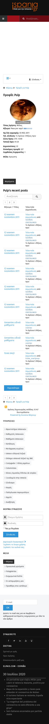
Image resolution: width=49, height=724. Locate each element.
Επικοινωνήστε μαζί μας (13, 660)
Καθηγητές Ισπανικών (15, 434)
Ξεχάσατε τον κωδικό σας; (13, 547)
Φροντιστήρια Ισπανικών (16, 429)
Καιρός (9, 487)
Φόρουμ (9, 562)
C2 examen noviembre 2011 (11, 215)
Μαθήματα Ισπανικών (14, 439)
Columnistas (11, 468)
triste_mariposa (32, 358)
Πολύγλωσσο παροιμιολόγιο (17, 492)
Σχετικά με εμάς (10, 651)
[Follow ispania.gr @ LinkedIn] (20, 641)
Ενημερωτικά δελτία (14, 576)
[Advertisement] (24, 49)
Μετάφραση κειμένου (15, 449)
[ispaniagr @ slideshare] (31, 641)
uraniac (28, 328)
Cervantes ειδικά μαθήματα (12, 323)
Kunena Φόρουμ (28, 415)
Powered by (15, 415)
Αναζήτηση (10, 502)
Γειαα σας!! (9, 353)
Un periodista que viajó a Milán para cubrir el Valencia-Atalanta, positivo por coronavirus (25, 682)
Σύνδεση (10, 534)
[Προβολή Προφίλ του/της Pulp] (23, 109)
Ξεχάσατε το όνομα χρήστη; (14, 544)
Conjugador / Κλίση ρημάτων (18, 463)
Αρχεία (8, 497)
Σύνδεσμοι (10, 483)
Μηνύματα (9, 181)
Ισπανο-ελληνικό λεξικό (15, 453)
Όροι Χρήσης (9, 656)
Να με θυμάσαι (12, 528)
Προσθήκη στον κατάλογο (16, 586)
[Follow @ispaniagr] (14, 641)
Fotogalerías (11, 571)
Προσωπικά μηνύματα (15, 566)
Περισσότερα (13, 388)
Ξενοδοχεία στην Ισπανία (16, 478)
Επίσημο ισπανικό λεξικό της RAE (19, 458)
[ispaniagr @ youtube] (26, 641)
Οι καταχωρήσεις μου (15, 581)
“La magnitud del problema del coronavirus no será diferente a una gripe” (23, 704)
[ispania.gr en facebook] (8, 641)
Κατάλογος (10, 444)
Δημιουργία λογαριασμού (13, 542)
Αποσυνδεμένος (23, 122)
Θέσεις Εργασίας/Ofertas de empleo (21, 473)
